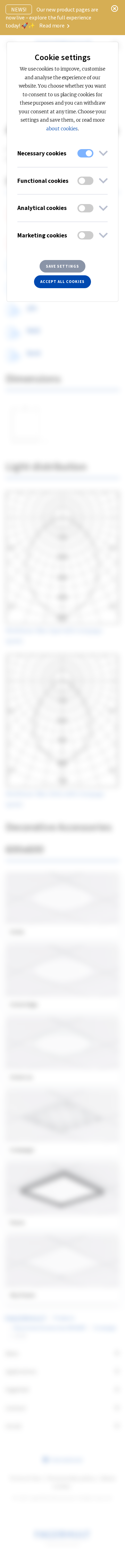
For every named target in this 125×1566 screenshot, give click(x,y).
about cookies (61, 129)
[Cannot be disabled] (85, 153)
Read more (52, 25)
